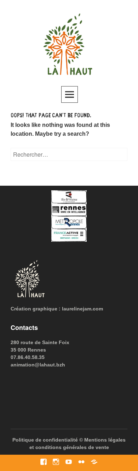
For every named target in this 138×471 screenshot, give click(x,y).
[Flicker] (81, 461)
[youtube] (68, 461)
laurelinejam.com (82, 309)
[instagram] (56, 461)
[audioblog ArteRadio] (94, 461)
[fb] (43, 461)
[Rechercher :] (69, 155)
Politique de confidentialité (45, 440)
